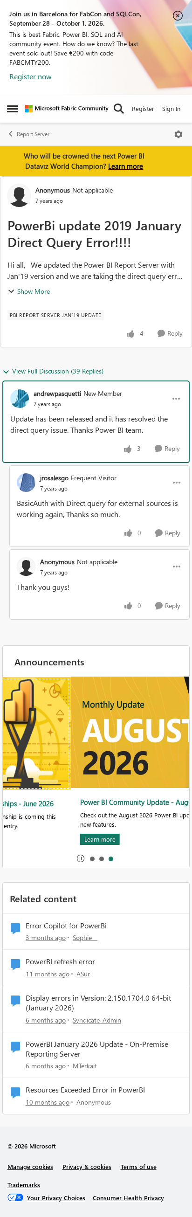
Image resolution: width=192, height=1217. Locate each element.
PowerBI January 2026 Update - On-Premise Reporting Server (97, 1048)
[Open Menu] (178, 134)
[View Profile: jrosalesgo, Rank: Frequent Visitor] (26, 482)
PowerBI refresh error (60, 961)
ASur (83, 973)
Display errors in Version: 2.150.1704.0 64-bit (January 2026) (98, 1002)
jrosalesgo (54, 477)
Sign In (171, 108)
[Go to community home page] (67, 108)
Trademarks (23, 1185)
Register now (30, 76)
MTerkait (85, 1065)
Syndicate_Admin (97, 1020)
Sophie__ (85, 937)
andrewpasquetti (57, 393)
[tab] (91, 858)
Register (143, 108)
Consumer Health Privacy (128, 1198)
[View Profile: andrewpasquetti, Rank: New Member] (19, 398)
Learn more (125, 166)
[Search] (118, 108)
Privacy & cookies (86, 1166)
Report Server (33, 134)
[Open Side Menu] (12, 109)
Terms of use (139, 1166)
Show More (33, 291)
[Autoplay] (80, 858)
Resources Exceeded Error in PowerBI (85, 1089)
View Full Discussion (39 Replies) (57, 370)
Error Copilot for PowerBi (66, 925)
